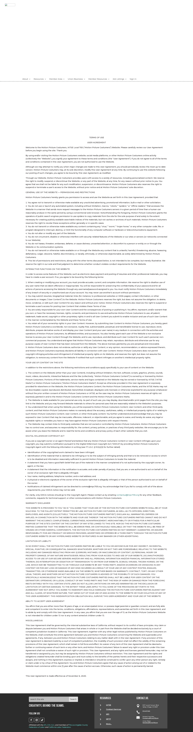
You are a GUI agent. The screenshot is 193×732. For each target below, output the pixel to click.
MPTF (108, 719)
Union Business (75, 79)
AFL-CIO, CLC (48, 725)
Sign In (133, 79)
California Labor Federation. (60, 727)
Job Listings (118, 79)
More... (109, 724)
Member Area (55, 79)
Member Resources (97, 79)
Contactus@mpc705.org (150, 718)
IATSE (108, 705)
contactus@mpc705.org (127, 495)
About (25, 79)
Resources (39, 79)
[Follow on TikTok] (42, 720)
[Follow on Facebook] (31, 720)
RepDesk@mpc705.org (150, 722)
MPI (107, 714)
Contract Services (113, 709)
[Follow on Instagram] (36, 720)
